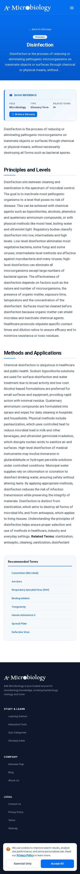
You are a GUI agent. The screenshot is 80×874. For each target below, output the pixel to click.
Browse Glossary (25, 114)
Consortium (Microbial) (25, 573)
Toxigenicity (19, 606)
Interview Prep (16, 764)
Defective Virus (21, 632)
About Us (13, 780)
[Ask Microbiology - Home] (27, 7)
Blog (11, 772)
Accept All (57, 863)
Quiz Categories (17, 732)
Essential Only (22, 863)
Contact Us (14, 804)
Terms (11, 820)
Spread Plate (19, 623)
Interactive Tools (17, 724)
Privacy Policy (15, 812)
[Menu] (72, 8)
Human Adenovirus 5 (23, 615)
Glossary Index (16, 740)
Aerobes (17, 581)
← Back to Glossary (40, 29)
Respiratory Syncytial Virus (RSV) (30, 589)
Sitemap (13, 828)
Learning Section (17, 716)
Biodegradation (21, 598)
